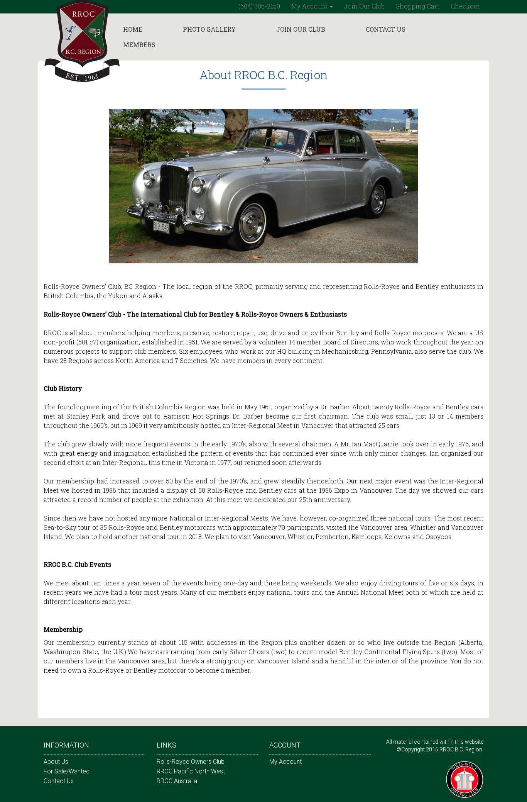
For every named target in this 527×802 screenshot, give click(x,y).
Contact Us (59, 781)
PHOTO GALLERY (209, 29)
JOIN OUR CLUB (300, 29)
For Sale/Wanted (67, 771)
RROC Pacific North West (191, 771)
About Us (56, 761)
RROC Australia (177, 781)
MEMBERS (139, 45)
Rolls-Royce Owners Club (191, 761)
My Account (285, 761)
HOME (132, 29)
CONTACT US (385, 29)
